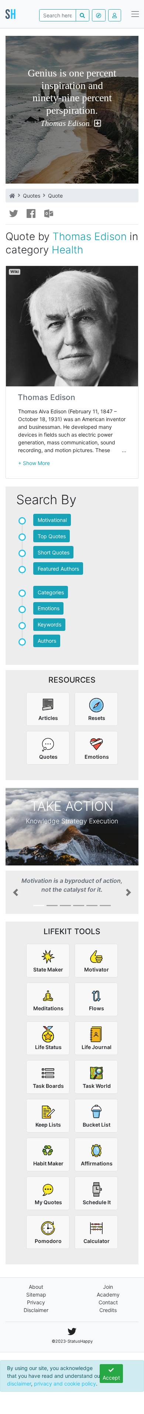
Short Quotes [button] (53, 552)
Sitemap (36, 1294)
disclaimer (19, 1383)
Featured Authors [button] (58, 569)
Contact (108, 1302)
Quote (55, 195)
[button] (34, 463)
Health (67, 249)
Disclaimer (36, 1310)
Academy (108, 1294)
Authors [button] (47, 641)
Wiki (14, 271)
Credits (108, 1310)
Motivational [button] (52, 520)
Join (108, 1287)
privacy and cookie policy (65, 1383)
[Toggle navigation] (135, 14)
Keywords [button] (49, 624)
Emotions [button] (48, 608)
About (36, 1287)
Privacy (36, 1302)
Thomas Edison (65, 123)
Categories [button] (51, 592)
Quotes (31, 195)
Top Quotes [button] (52, 536)
